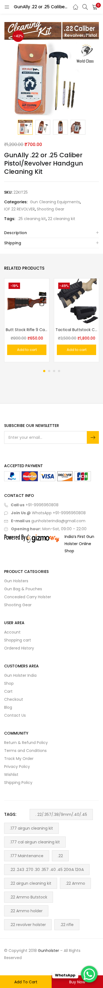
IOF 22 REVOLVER (19, 209)
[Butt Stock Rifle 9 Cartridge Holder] (26, 300)
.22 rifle (67, 924)
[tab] (51, 233)
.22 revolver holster (28, 924)
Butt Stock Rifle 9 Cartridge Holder (27, 329)
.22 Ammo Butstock (28, 897)
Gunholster (48, 950)
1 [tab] (44, 371)
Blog (8, 707)
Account (12, 632)
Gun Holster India (20, 675)
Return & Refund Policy (26, 742)
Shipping (12, 243)
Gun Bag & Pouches (23, 589)
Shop (9, 683)
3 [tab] (54, 371)
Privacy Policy (17, 766)
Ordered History (19, 648)
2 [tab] (49, 371)
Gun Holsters (16, 581)
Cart (8, 691)
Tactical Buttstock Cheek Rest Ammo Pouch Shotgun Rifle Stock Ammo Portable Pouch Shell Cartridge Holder (76, 329)
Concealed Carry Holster (27, 597)
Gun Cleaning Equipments (55, 202)
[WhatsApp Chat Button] (89, 974)
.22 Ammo (75, 883)
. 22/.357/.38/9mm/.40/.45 (61, 814)
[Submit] (93, 437)
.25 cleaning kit (32, 218)
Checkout (13, 699)
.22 (60, 856)
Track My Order (19, 758)
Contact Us (15, 715)
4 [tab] (59, 371)
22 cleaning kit (61, 218)
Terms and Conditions (25, 750)
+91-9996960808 (42, 505)
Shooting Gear (50, 209)
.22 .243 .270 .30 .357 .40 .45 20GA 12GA (47, 869)
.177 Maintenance (26, 856)
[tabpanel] (27, 320)
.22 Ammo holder (26, 911)
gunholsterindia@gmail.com (57, 521)
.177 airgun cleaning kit (31, 828)
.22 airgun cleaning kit (30, 883)
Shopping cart (17, 640)
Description (15, 233)
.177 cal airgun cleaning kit (35, 842)
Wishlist (11, 774)
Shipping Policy (18, 782)
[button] (95, 7)
